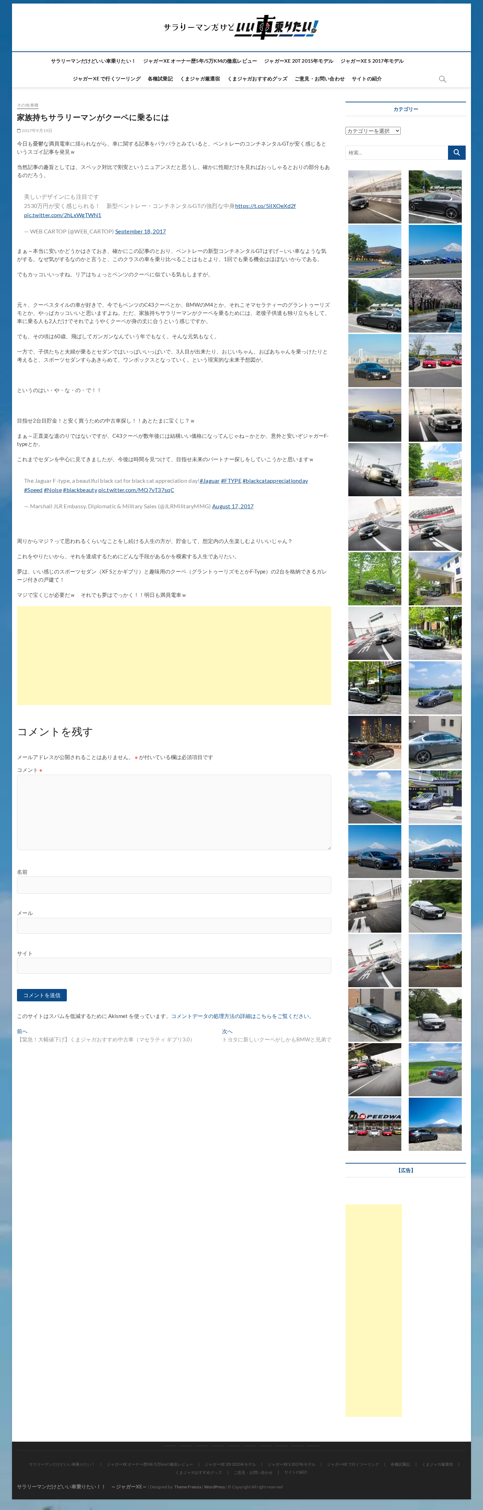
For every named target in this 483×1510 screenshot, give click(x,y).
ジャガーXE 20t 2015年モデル (298, 61)
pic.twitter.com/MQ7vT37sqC (136, 489)
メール (25, 913)
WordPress (214, 1486)
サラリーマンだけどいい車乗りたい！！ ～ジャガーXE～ (82, 1486)
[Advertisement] (174, 655)
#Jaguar (210, 480)
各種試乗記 (160, 78)
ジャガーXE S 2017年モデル (372, 61)
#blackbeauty (80, 489)
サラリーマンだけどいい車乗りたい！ (93, 61)
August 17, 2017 (233, 506)
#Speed (33, 489)
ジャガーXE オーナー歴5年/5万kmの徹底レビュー (200, 61)
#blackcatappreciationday (275, 480)
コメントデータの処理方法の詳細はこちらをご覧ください (240, 1016)
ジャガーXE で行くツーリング (107, 78)
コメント (29, 770)
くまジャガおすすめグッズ (257, 78)
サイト (25, 953)
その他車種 (28, 105)
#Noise (53, 489)
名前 (22, 872)
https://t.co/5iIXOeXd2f (265, 205)
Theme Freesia (187, 1486)
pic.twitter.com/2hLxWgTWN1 (62, 214)
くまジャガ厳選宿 (200, 78)
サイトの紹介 (367, 78)
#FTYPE (231, 480)
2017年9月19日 (36, 130)
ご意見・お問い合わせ (320, 78)
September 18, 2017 (140, 231)
